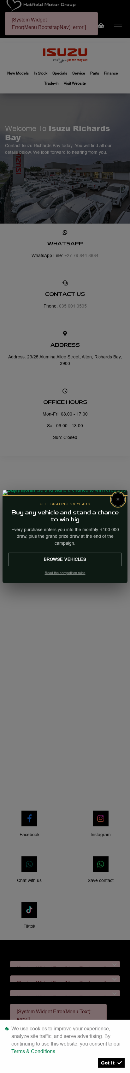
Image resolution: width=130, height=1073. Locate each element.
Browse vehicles (65, 559)
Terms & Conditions (33, 1051)
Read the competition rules (65, 573)
